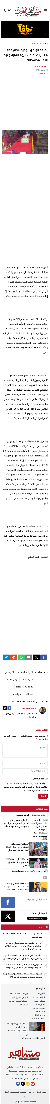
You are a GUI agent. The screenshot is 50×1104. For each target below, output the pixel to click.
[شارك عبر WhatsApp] (21, 657)
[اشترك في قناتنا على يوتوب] (33, 1084)
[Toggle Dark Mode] (10, 10)
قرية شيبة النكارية (20, 871)
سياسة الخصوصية (18, 1092)
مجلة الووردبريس (21, 1101)
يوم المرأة (17, 694)
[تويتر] (5, 708)
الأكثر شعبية (22, 815)
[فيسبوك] (9, 708)
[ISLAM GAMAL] (42, 710)
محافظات (33, 43)
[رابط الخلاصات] (28, 1084)
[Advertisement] (25, 102)
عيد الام (29, 694)
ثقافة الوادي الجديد (24, 687)
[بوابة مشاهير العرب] (25, 1053)
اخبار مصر (9, 672)
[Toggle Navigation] (46, 10)
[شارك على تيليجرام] (6, 657)
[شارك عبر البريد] (29, 657)
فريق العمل (41, 1092)
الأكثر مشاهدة (39, 815)
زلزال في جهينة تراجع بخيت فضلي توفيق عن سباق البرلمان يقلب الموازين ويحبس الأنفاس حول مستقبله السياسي (22, 946)
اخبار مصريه (27, 679)
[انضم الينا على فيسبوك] (18, 1084)
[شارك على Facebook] (44, 657)
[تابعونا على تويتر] (23, 1084)
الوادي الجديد (12, 679)
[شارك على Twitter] (36, 657)
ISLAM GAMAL (41, 66)
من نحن (31, 1092)
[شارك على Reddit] (13, 657)
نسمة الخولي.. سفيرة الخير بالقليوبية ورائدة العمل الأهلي (16, 862)
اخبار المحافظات (25, 672)
